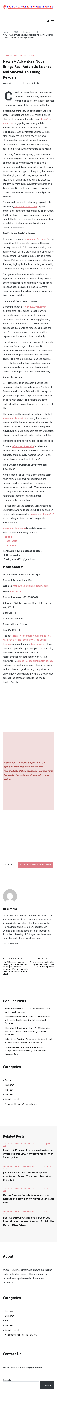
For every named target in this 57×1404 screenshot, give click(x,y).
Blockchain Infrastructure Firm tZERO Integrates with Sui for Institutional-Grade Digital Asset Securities (27, 1020)
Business (9, 1080)
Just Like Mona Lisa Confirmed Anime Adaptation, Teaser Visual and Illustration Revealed (27, 1176)
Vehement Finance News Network (18, 56)
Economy (9, 1085)
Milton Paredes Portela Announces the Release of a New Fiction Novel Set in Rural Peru (28, 1199)
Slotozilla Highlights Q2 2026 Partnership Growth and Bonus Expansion (27, 1010)
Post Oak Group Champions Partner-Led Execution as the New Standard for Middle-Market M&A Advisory (28, 1221)
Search (7, 1380)
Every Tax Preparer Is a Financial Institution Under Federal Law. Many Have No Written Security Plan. (28, 1154)
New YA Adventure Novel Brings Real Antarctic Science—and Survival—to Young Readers (27, 640)
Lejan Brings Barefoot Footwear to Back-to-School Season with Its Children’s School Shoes (28, 1041)
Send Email (15, 591)
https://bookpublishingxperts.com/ (31, 585)
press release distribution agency (35, 661)
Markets (9, 1094)
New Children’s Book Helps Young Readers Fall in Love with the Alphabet (42, 962)
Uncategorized (12, 1099)
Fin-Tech (9, 1090)
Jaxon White (9, 83)
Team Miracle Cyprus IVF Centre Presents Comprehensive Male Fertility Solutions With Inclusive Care (25, 1050)
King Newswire (38, 644)
